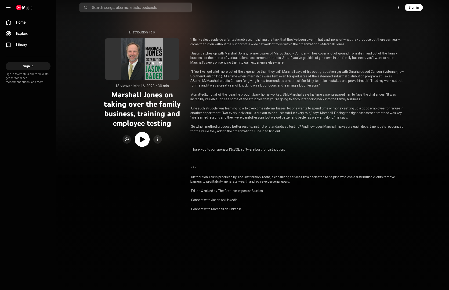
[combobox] (142, 7)
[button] (127, 139)
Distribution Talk (142, 32)
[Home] (24, 7)
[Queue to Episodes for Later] (127, 139)
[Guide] (8, 7)
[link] (28, 22)
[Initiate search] (86, 7)
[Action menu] (157, 139)
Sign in (414, 7)
